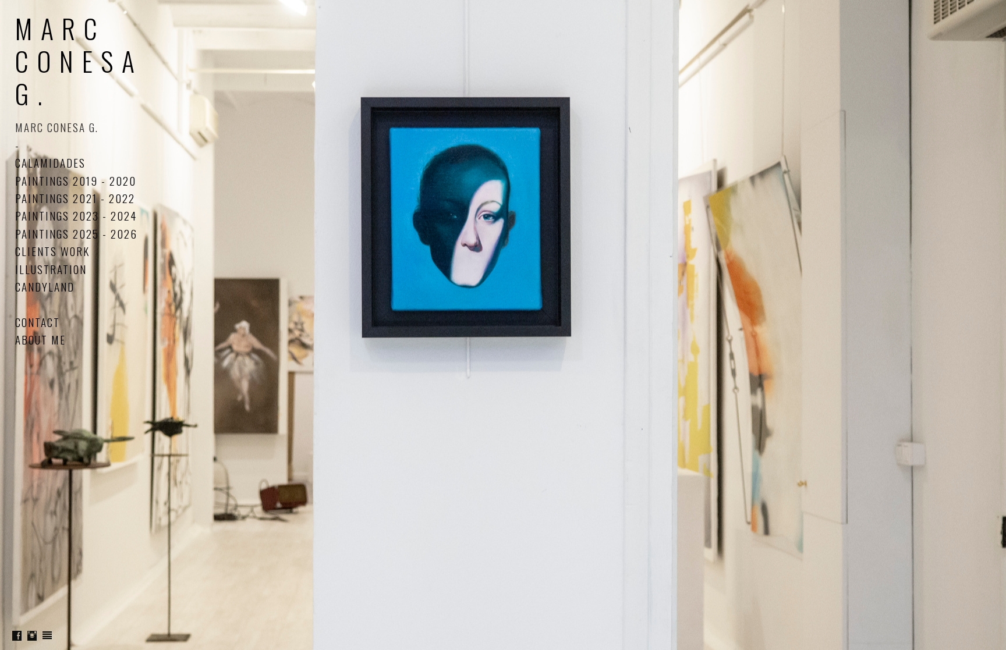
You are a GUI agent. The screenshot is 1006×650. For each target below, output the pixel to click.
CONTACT (37, 322)
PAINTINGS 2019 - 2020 (75, 180)
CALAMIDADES (50, 162)
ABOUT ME (40, 339)
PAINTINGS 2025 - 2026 (76, 233)
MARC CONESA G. (56, 127)
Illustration (51, 269)
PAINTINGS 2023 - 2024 (76, 215)
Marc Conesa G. (79, 60)
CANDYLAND (45, 286)
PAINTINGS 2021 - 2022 (75, 198)
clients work (52, 251)
